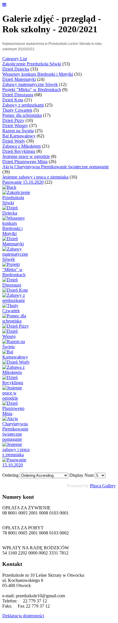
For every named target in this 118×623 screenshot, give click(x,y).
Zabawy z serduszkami (23, 105)
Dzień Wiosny (15, 125)
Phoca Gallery (103, 485)
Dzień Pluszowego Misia (25, 161)
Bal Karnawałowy (19, 135)
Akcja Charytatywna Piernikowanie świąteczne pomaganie (55, 166)
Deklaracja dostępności (23, 615)
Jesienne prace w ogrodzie (26, 156)
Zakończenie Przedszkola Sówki (31, 63)
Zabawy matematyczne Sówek (30, 84)
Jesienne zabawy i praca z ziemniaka (35, 177)
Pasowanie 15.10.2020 (23, 182)
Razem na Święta (18, 130)
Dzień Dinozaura (17, 94)
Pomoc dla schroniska (22, 115)
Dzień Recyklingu (18, 151)
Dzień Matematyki (19, 79)
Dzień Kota (12, 99)
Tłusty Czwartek (17, 110)
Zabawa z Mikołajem (21, 146)
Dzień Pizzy (13, 120)
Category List (14, 58)
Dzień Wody (13, 141)
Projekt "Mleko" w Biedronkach (31, 89)
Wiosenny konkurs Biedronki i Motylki (37, 74)
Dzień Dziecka (15, 69)
